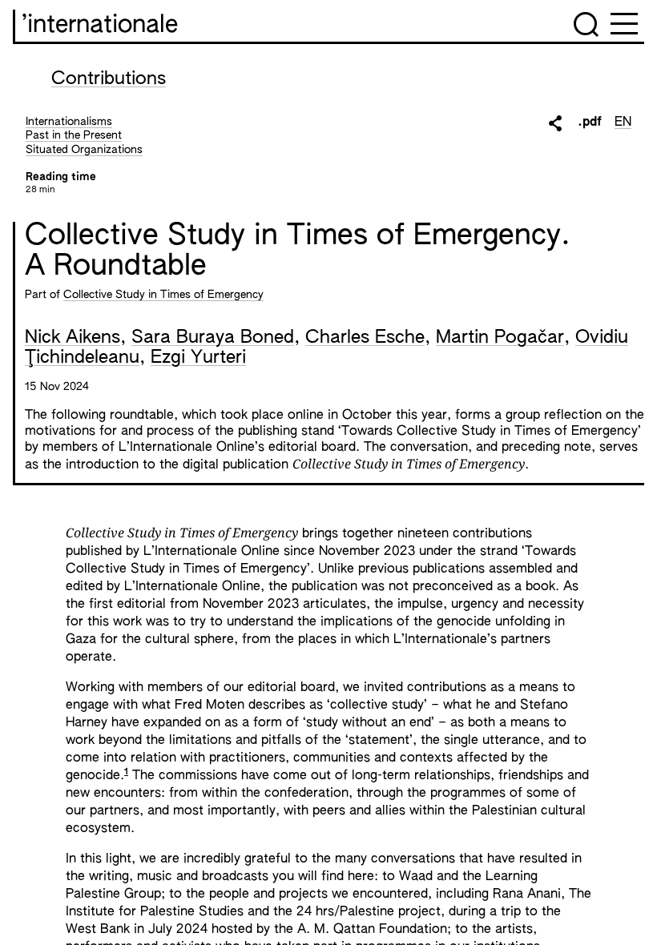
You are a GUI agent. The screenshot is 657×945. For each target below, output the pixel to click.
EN (623, 122)
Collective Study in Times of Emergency (163, 294)
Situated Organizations (84, 149)
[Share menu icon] (555, 123)
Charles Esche (365, 338)
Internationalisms (69, 121)
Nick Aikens (72, 338)
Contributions (108, 79)
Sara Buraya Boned (212, 338)
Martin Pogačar (500, 338)
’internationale (100, 26)
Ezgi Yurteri (198, 358)
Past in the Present (74, 135)
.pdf (590, 122)
